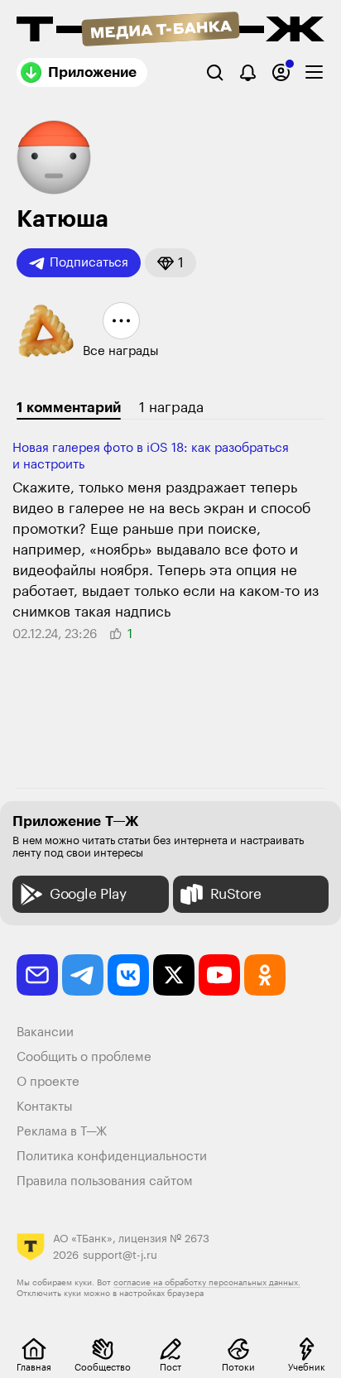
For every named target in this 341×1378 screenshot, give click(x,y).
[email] (37, 975)
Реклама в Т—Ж (62, 1132)
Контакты (45, 1107)
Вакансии (45, 1032)
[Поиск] (214, 72)
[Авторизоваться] (281, 72)
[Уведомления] (248, 72)
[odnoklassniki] (265, 975)
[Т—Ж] (170, 31)
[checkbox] (314, 72)
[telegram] (82, 975)
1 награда (171, 408)
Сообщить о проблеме (84, 1057)
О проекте (48, 1082)
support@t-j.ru (120, 1255)
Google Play (88, 894)
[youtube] (219, 975)
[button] (170, 262)
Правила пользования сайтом (105, 1181)
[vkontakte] (128, 975)
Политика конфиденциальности (112, 1156)
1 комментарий (69, 408)
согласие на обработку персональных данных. (206, 1283)
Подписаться (89, 263)
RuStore (236, 894)
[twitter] (174, 975)
